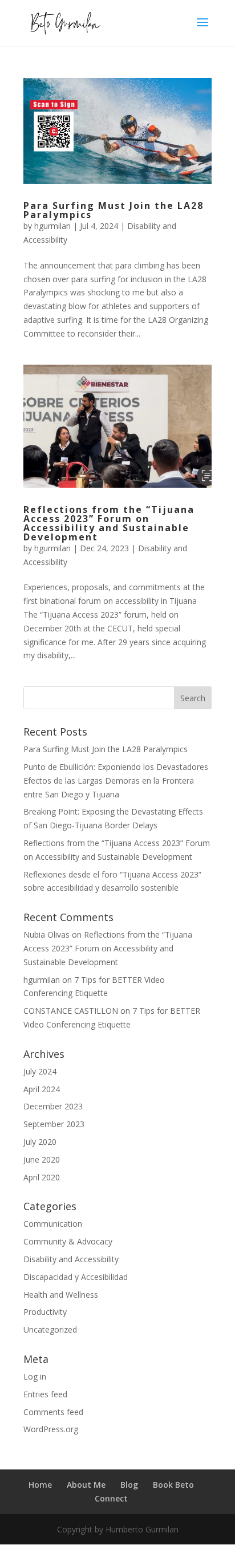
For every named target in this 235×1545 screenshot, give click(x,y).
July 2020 (39, 1141)
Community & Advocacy (67, 1241)
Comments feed (53, 1411)
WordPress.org (50, 1429)
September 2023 (53, 1124)
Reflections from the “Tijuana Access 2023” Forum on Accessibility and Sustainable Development (109, 523)
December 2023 (53, 1106)
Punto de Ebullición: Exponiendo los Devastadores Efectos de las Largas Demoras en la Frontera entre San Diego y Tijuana (115, 780)
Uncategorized (50, 1329)
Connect (111, 1498)
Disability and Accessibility (71, 1259)
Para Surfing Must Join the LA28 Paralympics (113, 210)
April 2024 (41, 1089)
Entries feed (45, 1394)
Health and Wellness (60, 1294)
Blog (129, 1484)
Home (40, 1484)
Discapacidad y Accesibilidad (75, 1276)
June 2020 (41, 1159)
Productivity (45, 1311)
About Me (86, 1484)
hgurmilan (52, 225)
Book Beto (173, 1484)
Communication (52, 1223)
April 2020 (41, 1177)
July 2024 (39, 1071)
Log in (34, 1376)
